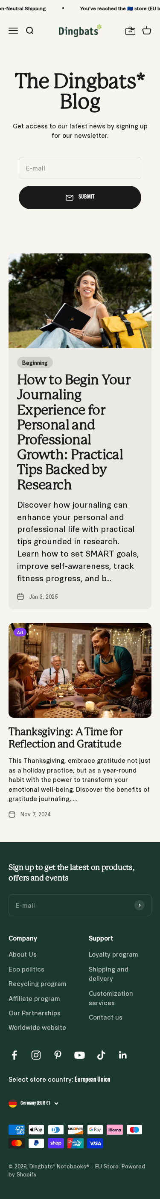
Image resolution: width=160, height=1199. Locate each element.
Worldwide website (37, 1027)
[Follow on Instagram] (36, 1055)
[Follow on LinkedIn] (123, 1055)
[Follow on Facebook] (14, 1055)
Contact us (105, 1016)
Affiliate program (34, 998)
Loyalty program (113, 953)
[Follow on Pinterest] (58, 1055)
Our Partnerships (35, 1012)
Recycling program (38, 983)
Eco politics (26, 968)
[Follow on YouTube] (79, 1055)
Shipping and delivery (108, 973)
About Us (23, 953)
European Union (93, 1080)
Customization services (111, 998)
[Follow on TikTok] (101, 1055)
